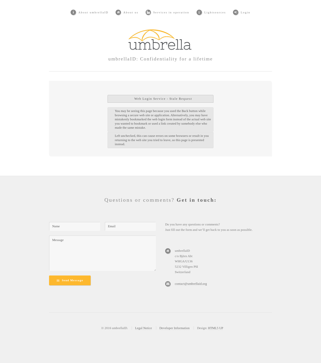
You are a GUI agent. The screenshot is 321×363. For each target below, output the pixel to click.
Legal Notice (143, 328)
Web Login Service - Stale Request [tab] (163, 98)
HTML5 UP (215, 328)
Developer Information (174, 328)
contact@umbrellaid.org (191, 284)
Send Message (72, 280)
